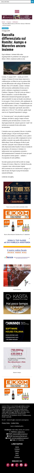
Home (3, 22)
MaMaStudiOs (19, 426)
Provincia (17, 457)
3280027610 (21, 432)
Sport (17, 453)
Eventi (17, 455)
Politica (17, 451)
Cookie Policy (15, 423)
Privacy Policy (6, 423)
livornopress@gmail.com (20, 436)
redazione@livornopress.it (20, 434)
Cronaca (9, 22)
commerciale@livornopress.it (20, 438)
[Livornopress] (14, 6)
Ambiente (15, 22)
